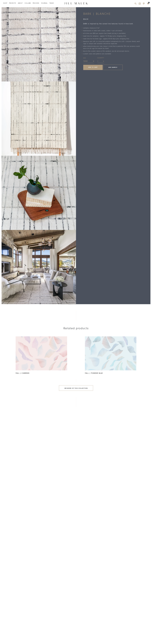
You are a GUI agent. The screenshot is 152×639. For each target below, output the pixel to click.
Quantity (100, 58)
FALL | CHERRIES (22, 373)
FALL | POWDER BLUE (94, 373)
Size (84, 58)
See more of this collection (76, 388)
